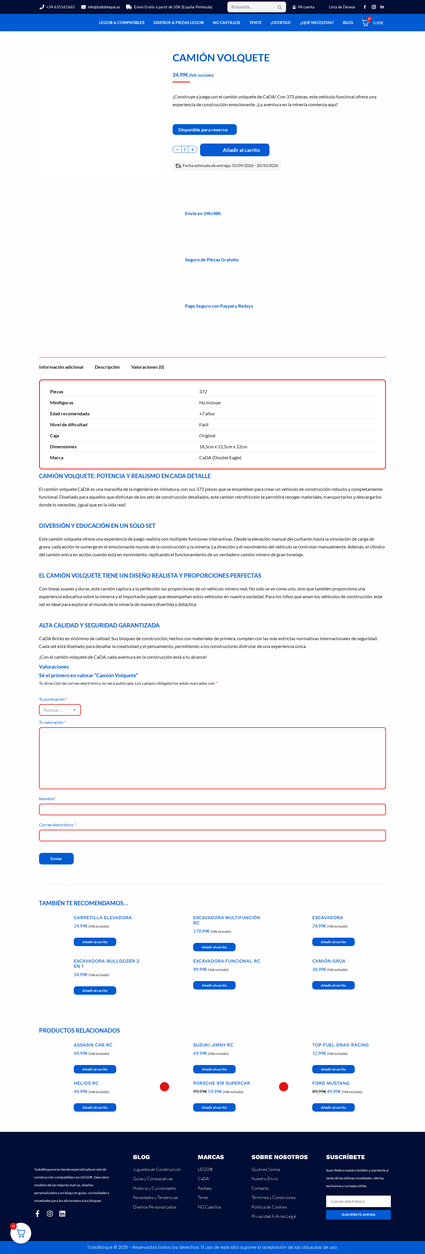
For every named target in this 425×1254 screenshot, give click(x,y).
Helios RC (86, 1083)
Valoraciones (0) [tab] (147, 367)
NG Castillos (209, 1207)
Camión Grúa (328, 961)
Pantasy (205, 1188)
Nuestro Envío (265, 1178)
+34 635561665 (60, 7)
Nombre (48, 798)
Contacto (260, 1188)
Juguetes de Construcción (157, 1169)
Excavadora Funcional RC (226, 961)
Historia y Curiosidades (154, 1188)
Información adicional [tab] (61, 367)
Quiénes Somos (266, 1169)
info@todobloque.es (104, 7)
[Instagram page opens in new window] (373, 7)
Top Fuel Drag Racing (340, 1045)
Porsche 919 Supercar (221, 1083)
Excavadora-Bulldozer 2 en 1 (106, 964)
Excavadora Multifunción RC (226, 920)
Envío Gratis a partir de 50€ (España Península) (172, 7)
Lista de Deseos (342, 7)
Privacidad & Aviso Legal (274, 1216)
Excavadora (327, 917)
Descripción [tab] (107, 367)
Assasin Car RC (93, 1045)
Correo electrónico (57, 824)
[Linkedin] (62, 1213)
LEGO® (205, 1169)
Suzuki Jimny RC (213, 1045)
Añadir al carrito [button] (95, 942)
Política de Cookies (269, 1207)
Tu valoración (52, 722)
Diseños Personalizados (154, 1207)
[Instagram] (50, 1213)
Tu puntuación (53, 699)
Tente (203, 1197)
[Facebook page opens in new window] (365, 7)
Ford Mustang (331, 1083)
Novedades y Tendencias (155, 1197)
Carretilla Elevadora (103, 917)
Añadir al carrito (241, 150)
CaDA (203, 1178)
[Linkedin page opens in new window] (382, 7)
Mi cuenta (306, 7)
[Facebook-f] (37, 1213)
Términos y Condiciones (273, 1197)
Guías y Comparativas (153, 1178)
